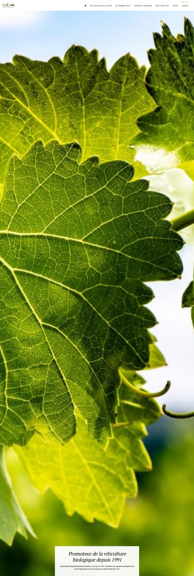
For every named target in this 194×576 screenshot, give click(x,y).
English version (184, 2)
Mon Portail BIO (162, 6)
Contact (185, 6)
